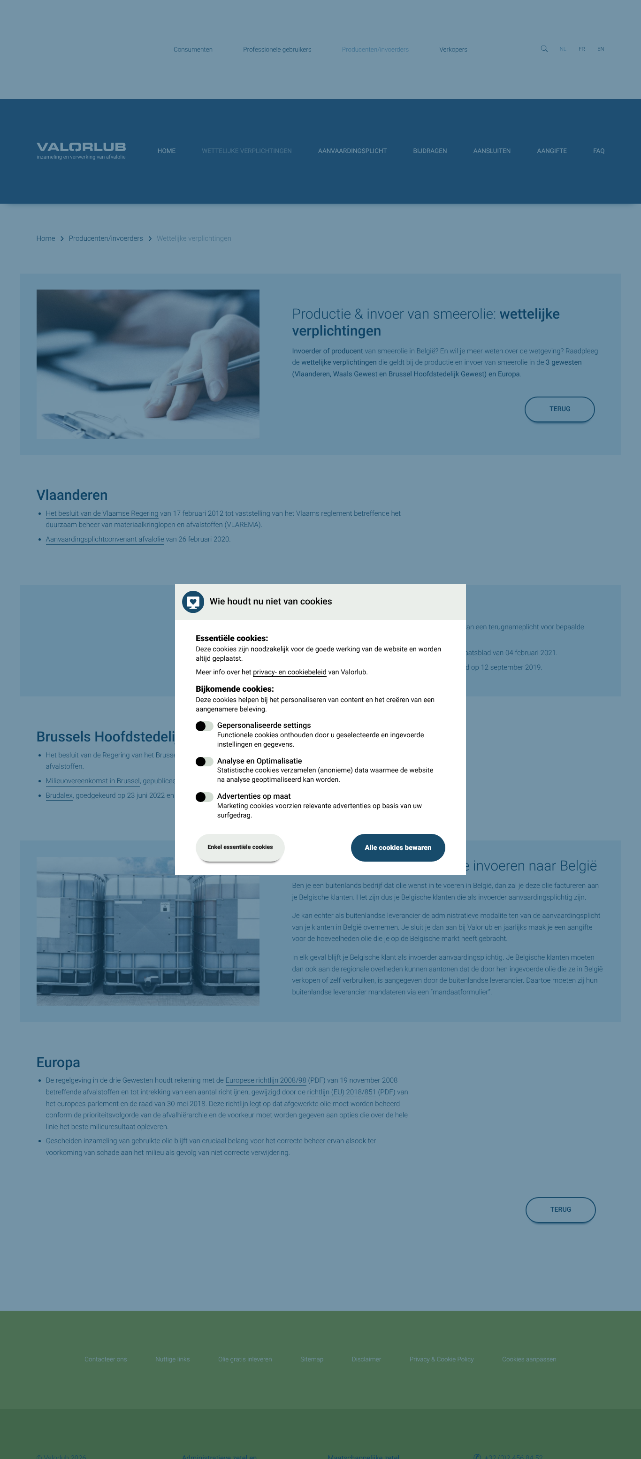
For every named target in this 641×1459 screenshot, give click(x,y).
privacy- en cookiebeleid (290, 672)
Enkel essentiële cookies (240, 847)
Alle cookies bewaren (398, 847)
